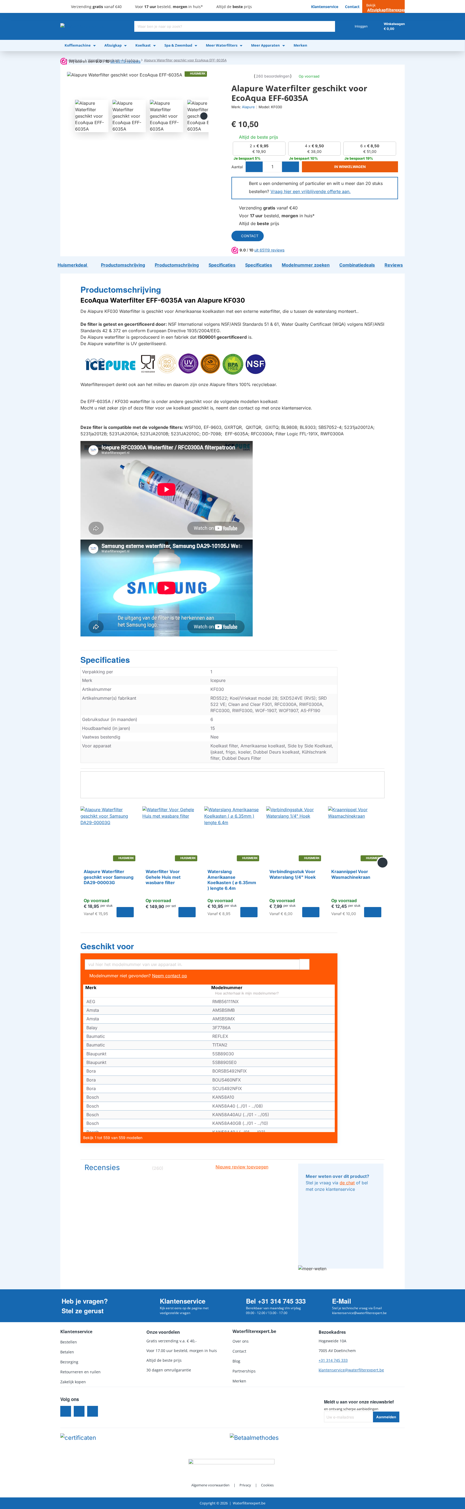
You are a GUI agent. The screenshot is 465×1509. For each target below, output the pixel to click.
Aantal (237, 166)
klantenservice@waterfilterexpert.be (351, 1370)
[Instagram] (79, 1411)
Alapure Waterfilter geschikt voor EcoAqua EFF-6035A (185, 60)
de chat (347, 1182)
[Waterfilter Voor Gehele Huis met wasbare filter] (170, 834)
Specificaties (105, 659)
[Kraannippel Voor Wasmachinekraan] (356, 834)
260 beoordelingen (273, 76)
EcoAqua (131, 60)
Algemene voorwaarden (210, 1485)
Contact (249, 236)
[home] (61, 60)
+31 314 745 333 (333, 1360)
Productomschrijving (120, 289)
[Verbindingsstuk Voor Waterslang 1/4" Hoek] (294, 834)
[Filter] (304, 964)
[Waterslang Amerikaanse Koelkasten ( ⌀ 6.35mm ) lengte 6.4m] (232, 834)
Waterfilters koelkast (103, 60)
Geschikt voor (107, 946)
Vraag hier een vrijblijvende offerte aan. (310, 191)
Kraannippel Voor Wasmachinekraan (350, 874)
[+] (290, 167)
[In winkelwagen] (125, 912)
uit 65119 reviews (269, 250)
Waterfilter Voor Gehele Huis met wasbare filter (163, 877)
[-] (254, 167)
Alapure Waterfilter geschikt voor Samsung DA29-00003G (108, 877)
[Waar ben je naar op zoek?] (329, 26)
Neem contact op (169, 975)
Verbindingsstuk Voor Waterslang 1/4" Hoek (292, 874)
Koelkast (75, 60)
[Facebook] (65, 1411)
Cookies (267, 1485)
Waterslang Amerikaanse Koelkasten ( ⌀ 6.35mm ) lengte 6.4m (231, 880)
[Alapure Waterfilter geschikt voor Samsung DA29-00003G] (108, 834)
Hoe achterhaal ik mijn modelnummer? (246, 993)
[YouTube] (92, 1411)
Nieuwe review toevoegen (242, 1167)
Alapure (248, 107)
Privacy (245, 1485)
